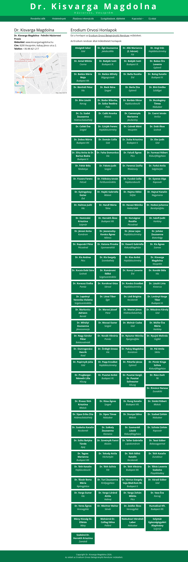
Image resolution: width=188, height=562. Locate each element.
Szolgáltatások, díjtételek (113, 18)
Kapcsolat (137, 18)
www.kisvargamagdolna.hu (39, 42)
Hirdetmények (59, 18)
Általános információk (83, 18)
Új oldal (152, 18)
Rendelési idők (38, 18)
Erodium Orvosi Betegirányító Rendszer (109, 35)
